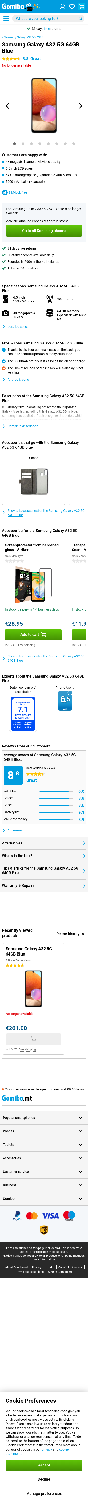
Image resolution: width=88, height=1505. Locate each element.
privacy (47, 1449)
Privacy (36, 1267)
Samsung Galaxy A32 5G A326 (23, 37)
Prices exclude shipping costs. (49, 1252)
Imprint (49, 1267)
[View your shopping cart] (81, 6)
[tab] (14, 143)
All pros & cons (18, 379)
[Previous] (7, 106)
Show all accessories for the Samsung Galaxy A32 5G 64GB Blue (46, 513)
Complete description (23, 426)
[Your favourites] (72, 6)
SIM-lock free (17, 192)
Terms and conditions (30, 1271)
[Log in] (62, 6)
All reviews (15, 830)
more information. (44, 1259)
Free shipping (26, 645)
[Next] (80, 106)
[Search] (80, 18)
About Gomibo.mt (16, 1267)
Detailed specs (18, 327)
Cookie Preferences (70, 1267)
